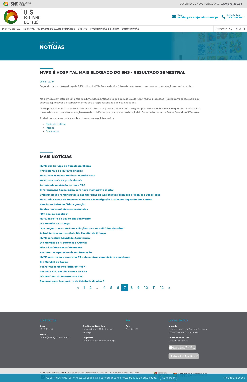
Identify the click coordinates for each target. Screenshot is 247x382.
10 (146, 288)
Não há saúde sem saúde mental (61, 247)
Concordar (168, 377)
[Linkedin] (244, 28)
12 (162, 288)
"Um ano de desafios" (54, 214)
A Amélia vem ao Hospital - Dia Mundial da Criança (73, 233)
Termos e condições (131, 372)
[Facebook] (236, 28)
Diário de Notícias (56, 124)
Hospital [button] (29, 29)
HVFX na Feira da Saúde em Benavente (65, 218)
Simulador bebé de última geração (62, 204)
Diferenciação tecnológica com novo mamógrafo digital (76, 190)
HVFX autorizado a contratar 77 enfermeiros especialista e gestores (85, 257)
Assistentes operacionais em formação (66, 252)
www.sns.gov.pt (231, 4)
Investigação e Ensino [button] (104, 29)
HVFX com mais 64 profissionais (61, 180)
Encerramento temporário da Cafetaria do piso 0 (72, 281)
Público (50, 127)
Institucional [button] (11, 29)
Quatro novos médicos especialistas (64, 209)
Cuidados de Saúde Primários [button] (56, 29)
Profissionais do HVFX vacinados (61, 170)
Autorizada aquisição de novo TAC (62, 185)
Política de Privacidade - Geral (110, 372)
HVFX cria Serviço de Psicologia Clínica (65, 166)
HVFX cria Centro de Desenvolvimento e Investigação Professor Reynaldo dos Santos (96, 199)
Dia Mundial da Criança (55, 223)
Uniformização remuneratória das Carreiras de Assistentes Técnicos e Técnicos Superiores (100, 195)
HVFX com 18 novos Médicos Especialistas (67, 175)
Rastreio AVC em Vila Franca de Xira (63, 271)
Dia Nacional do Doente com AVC (61, 276)
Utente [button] (82, 29)
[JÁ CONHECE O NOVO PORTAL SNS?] (17, 4)
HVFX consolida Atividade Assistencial (65, 238)
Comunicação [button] (130, 29)
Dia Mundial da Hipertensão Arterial (63, 242)
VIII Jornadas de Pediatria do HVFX (62, 266)
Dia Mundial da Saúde (54, 262)
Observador (52, 131)
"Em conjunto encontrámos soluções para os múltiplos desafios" (82, 228)
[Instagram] (240, 28)
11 (154, 288)
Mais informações (234, 377)
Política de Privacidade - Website (84, 372)
